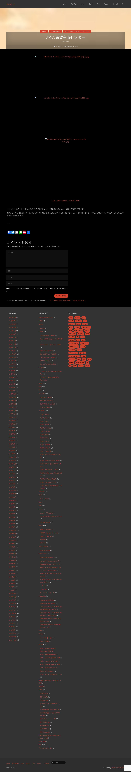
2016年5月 (12, 414)
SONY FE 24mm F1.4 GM (48, 719)
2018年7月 (12, 374)
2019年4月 (12, 361)
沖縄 (74, 366)
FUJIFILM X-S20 (45, 431)
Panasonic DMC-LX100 (47, 603)
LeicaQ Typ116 (45, 522)
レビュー (72, 359)
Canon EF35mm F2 (46, 351)
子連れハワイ (80, 362)
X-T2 (83, 340)
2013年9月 (12, 500)
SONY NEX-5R (44, 725)
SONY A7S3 (44, 700)
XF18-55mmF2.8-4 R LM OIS (70, 201)
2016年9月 (12, 401)
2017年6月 (12, 377)
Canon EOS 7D (45, 361)
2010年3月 (12, 623)
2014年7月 (12, 470)
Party (40, 630)
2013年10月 (12, 497)
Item (40, 505)
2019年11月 (12, 357)
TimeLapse (42, 741)
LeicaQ (77, 327)
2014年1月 (12, 487)
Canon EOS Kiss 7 (46, 397)
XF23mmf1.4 (84, 343)
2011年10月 (12, 560)
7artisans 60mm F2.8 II (46, 317)
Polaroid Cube (45, 550)
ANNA (41, 321)
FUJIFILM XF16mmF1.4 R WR (49, 470)
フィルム (82, 353)
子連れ (71, 362)
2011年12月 (12, 553)
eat (40, 387)
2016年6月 (12, 411)
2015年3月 (12, 444)
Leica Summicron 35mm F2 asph (51, 516)
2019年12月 (12, 354)
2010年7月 (12, 610)
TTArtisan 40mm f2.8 (45, 748)
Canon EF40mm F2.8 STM (48, 354)
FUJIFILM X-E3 (44, 421)
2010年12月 (12, 593)
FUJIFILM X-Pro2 (45, 428)
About (39, 764)
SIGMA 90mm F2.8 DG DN (48, 668)
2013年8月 (12, 504)
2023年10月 (12, 327)
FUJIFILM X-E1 (44, 415)
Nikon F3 (43, 539)
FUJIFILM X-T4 (44, 441)
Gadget (41, 491)
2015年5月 (12, 437)
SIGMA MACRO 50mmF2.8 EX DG (51, 674)
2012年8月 (12, 544)
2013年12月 (12, 490)
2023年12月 (12, 321)
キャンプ (72, 350)
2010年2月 (12, 627)
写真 (78, 359)
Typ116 (71, 340)
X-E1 (77, 340)
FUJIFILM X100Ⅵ (45, 451)
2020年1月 (12, 351)
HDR (40, 502)
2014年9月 (12, 464)
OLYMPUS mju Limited (47, 404)
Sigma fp (42, 686)
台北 (84, 359)
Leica (40, 509)
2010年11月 (12, 597)
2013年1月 (12, 527)
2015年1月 (12, 450)
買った (87, 366)
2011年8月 (12, 567)
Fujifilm (71, 324)
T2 (78, 337)
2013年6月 (12, 510)
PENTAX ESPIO (45, 407)
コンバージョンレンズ (47, 593)
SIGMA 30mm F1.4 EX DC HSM (50, 658)
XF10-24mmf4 (73, 343)
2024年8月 (12, 317)
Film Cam (42, 393)
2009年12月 (13, 633)
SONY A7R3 (44, 697)
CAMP (71, 321)
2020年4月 (12, 341)
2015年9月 (12, 424)
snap (87, 333)
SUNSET (71, 337)
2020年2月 (12, 347)
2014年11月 (12, 457)
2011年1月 (12, 590)
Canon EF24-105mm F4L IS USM (50, 345)
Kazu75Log (10, 4)
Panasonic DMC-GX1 (47, 600)
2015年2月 (12, 447)
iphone (42, 328)
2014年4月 (12, 477)
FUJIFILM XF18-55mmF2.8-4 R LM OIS (77, 31)
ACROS (77, 317)
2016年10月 (12, 397)
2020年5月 (12, 337)
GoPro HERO (44, 499)
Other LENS (42, 553)
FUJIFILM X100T (45, 448)
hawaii (78, 324)
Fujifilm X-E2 (56, 201)
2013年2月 (12, 524)
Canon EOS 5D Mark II (47, 357)
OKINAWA (72, 333)
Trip (40, 745)
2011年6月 (12, 573)
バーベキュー (73, 353)
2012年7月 (12, 547)
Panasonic (42, 596)
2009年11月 (12, 637)
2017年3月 (12, 384)
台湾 (89, 359)
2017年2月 (12, 387)
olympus (80, 333)
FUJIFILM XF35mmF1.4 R (48, 482)
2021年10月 (12, 334)
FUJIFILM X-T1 (44, 435)
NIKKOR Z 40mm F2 (46, 536)
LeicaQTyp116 (86, 327)
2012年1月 (12, 550)
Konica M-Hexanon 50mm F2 (49, 561)
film (85, 321)
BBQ (83, 317)
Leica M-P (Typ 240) (46, 513)
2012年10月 (12, 537)
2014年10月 (12, 460)
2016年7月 (12, 407)
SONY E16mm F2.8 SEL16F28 (49, 710)
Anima (113, 768)
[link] (122, 4)
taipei (82, 337)
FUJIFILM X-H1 (44, 425)
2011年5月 (12, 577)
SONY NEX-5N (44, 722)
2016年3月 (12, 417)
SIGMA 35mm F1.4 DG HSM (49, 661)
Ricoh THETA (44, 641)
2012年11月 (12, 534)
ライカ (83, 356)
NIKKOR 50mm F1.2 (46, 529)
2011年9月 (12, 563)
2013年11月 (12, 494)
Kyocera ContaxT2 (46, 401)
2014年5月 (12, 474)
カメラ (83, 346)
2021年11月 (12, 331)
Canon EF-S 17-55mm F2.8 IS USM (51, 339)
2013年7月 (12, 507)
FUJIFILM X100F (45, 444)
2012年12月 (12, 530)
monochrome (78, 330)
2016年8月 (12, 404)
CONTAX (78, 321)
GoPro (41, 495)
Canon (41, 331)
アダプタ (43, 585)
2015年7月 (12, 430)
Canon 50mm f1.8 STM (47, 335)
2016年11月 (12, 394)
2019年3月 (12, 364)
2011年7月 (12, 570)
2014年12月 (12, 454)
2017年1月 (12, 391)
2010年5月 (12, 617)
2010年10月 (12, 600)
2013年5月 (12, 514)
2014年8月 (12, 467)
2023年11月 (12, 324)
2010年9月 (12, 603)
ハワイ (79, 350)
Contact (46, 764)
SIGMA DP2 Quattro (46, 671)
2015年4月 (12, 440)
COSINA (41, 367)
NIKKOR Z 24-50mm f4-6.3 (49, 533)
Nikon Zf (43, 543)
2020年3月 (12, 344)
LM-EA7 (44, 589)
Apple (41, 324)
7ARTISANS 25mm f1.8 (47, 558)
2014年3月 (12, 480)
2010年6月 (12, 613)
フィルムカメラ (74, 356)
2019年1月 (12, 371)
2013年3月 (12, 520)
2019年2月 (12, 367)
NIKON (41, 525)
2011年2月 (12, 587)
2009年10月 (13, 640)
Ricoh (41, 634)
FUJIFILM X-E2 (55, 31)
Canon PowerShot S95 (48, 364)
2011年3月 (12, 583)
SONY (40, 690)
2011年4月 (12, 580)
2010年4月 (12, 620)
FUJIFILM (41, 411)
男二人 (81, 366)
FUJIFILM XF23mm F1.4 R (48, 479)
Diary (44, 31)
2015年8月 (12, 427)
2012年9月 (12, 540)
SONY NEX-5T (44, 729)
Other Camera (43, 546)
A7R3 (70, 317)
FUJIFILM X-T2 (44, 438)
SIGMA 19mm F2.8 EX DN (48, 654)
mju (70, 330)
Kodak (85, 324)
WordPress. (121, 768)
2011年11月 (12, 557)
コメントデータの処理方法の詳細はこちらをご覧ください (66, 300)
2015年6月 (12, 434)
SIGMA (41, 644)
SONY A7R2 (44, 694)
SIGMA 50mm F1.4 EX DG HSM (50, 664)
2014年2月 (12, 484)
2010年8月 (12, 607)
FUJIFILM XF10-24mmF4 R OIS (50, 460)
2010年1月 (12, 630)
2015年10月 (12, 420)
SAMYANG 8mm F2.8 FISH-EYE (50, 564)
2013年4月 (12, 517)
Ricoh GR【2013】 (46, 638)
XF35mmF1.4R (73, 346)
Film (40, 390)
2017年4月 (12, 381)
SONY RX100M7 (45, 732)
